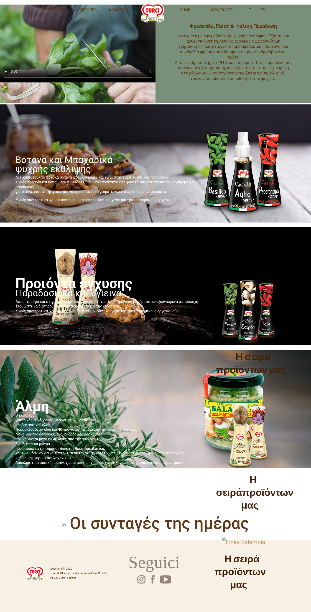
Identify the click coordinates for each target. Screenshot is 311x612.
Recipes (89, 10)
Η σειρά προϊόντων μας (240, 571)
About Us (118, 10)
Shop (185, 10)
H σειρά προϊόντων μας (251, 363)
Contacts (222, 10)
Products (53, 10)
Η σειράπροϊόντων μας (254, 492)
